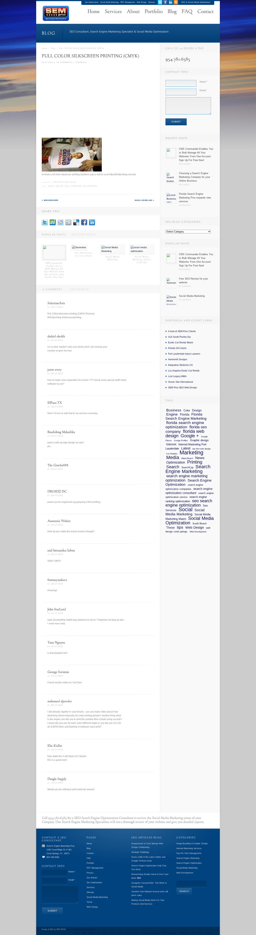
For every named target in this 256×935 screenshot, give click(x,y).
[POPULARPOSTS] (51, 234)
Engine (172, 414)
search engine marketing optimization (186, 478)
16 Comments (64, 62)
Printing (76, 186)
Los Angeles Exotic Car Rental (183, 370)
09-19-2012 (185, 164)
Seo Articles (92, 877)
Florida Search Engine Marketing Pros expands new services (195, 197)
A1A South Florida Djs (179, 337)
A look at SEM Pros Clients (182, 331)
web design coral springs (187, 529)
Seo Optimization (92, 2)
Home (44, 48)
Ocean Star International (180, 382)
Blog (53, 48)
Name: (203, 81)
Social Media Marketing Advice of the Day (142, 259)
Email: (203, 90)
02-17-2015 (47, 62)
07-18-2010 (185, 286)
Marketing (191, 452)
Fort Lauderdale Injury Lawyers (184, 354)
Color (59, 186)
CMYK (51, 186)
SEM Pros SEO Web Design (182, 387)
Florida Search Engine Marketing (186, 416)
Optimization (175, 462)
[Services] (113, 12)
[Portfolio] (154, 12)
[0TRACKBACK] (75, 289)
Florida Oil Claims (177, 348)
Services (91, 887)
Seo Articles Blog (64, 182)
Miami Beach (187, 458)
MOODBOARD (51, 200)
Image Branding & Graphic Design (192, 843)
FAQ (89, 858)
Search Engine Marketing (187, 469)
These (170, 527)
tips (180, 527)
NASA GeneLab (143, 200)
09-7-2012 (184, 184)
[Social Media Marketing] (112, 251)
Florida (184, 414)
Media (172, 457)
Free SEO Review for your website (83, 254)
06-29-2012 (185, 205)
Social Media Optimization (189, 520)
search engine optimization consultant (189, 491)
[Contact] (205, 12)
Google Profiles (181, 440)
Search (172, 466)
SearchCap (187, 467)
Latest (185, 448)
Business (173, 410)
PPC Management (128, 2)
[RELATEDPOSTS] (81, 234)
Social (185, 509)
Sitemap (151, 2)
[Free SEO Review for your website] (79, 247)
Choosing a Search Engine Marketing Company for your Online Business (194, 177)
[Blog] (172, 12)
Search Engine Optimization (188, 482)
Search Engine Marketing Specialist (80, 929)
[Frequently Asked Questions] (187, 12)
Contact (90, 853)
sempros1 (81, 62)
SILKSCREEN (90, 186)
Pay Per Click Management (188, 853)
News (199, 458)
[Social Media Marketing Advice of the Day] (141, 251)
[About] (133, 12)
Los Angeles (171, 453)
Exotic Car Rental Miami (180, 342)
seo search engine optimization (188, 502)
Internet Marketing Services (189, 848)
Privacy (90, 873)
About (89, 843)
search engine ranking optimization (186, 499)
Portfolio (90, 863)
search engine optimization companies (184, 486)
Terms (89, 902)
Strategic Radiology (140, 852)
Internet (171, 444)
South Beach (199, 523)
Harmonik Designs (177, 359)
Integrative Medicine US (180, 365)
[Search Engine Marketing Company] (94, 12)
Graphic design (199, 440)
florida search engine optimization (184, 424)
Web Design (142, 2)
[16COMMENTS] (49, 289)
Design (197, 410)
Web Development (198, 532)
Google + (190, 435)
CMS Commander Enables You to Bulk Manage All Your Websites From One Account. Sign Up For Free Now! (54, 270)
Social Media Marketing (109, 2)
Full (67, 186)
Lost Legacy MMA (177, 376)
